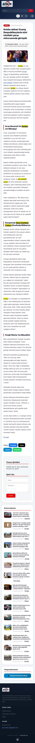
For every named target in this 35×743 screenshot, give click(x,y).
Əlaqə (4, 717)
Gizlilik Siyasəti (6, 711)
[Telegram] (17, 739)
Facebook (13, 445)
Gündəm (27, 518)
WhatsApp (17, 449)
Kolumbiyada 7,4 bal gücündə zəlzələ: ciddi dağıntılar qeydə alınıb (22, 647)
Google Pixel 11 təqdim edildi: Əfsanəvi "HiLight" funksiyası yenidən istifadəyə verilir (22, 524)
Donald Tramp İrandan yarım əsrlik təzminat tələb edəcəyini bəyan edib (21, 607)
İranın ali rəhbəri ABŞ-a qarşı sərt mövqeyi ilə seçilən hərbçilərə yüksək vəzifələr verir (21, 575)
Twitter (22, 445)
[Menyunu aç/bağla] (32, 16)
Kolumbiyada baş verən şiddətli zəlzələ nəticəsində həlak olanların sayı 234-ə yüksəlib (21, 534)
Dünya (27, 539)
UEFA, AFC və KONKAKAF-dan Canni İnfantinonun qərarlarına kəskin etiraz (21, 627)
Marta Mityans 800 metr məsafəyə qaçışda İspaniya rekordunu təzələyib (21, 554)
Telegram (7, 449)
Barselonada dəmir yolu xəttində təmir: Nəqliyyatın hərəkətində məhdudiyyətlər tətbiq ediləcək (21, 637)
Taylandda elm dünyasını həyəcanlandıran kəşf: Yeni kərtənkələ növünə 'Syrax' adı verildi (22, 597)
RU (26, 16)
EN (22, 16)
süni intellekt (7, 83)
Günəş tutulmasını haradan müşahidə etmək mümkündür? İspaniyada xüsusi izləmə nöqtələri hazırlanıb (22, 657)
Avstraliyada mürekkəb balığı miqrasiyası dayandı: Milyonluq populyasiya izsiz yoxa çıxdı (22, 617)
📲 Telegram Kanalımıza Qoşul (17, 675)
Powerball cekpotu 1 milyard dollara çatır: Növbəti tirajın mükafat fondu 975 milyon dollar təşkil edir (21, 565)
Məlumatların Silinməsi (9, 714)
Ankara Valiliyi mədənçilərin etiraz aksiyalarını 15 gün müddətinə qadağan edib (21, 544)
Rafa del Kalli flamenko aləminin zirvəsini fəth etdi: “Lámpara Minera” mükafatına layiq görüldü (22, 586)
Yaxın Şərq (16, 581)
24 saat (6, 437)
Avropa (27, 528)
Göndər (11, 495)
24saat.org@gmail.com (11, 727)
